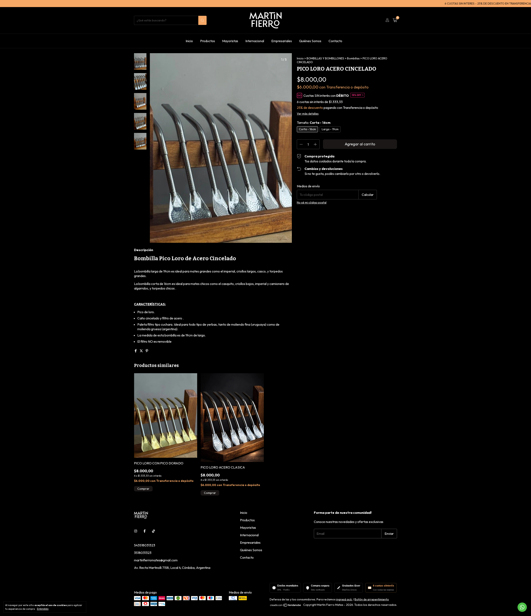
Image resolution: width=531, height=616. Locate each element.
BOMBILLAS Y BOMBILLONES (325, 58)
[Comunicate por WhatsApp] (522, 607)
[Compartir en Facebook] (136, 351)
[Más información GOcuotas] (357, 95)
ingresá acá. (344, 599)
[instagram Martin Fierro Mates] (135, 531)
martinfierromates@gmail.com (156, 560)
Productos (207, 41)
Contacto (335, 41)
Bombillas (353, 58)
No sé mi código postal (311, 202)
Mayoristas (230, 41)
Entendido (43, 608)
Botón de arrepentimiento (371, 599)
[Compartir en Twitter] (142, 351)
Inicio (189, 41)
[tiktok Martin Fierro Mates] (153, 531)
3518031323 (142, 553)
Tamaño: (313, 122)
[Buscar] (202, 20)
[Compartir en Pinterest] (147, 351)
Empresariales (281, 41)
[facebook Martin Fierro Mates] (144, 531)
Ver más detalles (308, 113)
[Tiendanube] (286, 606)
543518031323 (144, 545)
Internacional (254, 41)
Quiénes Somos (310, 41)
